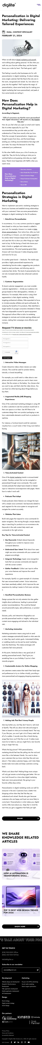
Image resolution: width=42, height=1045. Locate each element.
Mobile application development (10, 991)
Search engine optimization (29, 986)
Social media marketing (28, 984)
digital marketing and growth (26, 60)
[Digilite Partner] (9, 1018)
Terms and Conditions (7, 1033)
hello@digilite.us (7, 959)
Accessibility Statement (8, 1035)
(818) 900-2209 (7, 952)
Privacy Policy (5, 1031)
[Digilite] (9, 5)
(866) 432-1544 (7, 955)
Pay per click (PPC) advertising (30, 982)
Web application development (10, 989)
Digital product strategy (8, 1003)
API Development (6, 993)
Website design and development (10, 982)
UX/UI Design (5, 1005)
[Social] (12, 1042)
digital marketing (15, 477)
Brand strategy (5, 1001)
